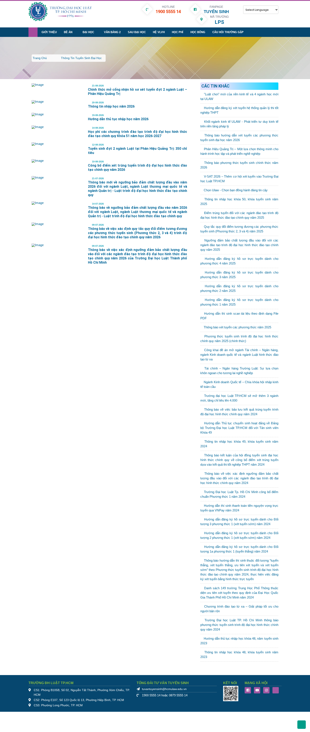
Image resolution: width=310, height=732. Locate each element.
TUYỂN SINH (216, 11)
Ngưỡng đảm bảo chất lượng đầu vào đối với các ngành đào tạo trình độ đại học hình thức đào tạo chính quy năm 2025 (239, 245)
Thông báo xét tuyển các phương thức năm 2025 (237, 327)
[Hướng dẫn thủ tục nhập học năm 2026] (38, 114)
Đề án (68, 32)
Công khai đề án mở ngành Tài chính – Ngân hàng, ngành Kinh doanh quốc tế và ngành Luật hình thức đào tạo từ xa (239, 354)
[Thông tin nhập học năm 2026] (38, 101)
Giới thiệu (49, 32)
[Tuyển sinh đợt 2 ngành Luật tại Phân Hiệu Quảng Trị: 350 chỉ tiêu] (38, 144)
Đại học (88, 32)
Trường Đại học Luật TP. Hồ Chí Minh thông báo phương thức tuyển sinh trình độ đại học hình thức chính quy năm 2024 (239, 625)
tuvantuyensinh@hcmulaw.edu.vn (164, 689)
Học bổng (197, 32)
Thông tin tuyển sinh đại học (81, 58)
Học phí (177, 32)
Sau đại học (137, 32)
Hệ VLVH (159, 32)
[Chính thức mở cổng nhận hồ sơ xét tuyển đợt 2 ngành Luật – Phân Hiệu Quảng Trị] (38, 84)
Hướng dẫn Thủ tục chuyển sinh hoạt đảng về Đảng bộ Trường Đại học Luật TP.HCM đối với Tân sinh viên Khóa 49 (239, 428)
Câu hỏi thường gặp (228, 32)
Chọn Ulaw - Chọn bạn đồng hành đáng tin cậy (236, 190)
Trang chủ (40, 58)
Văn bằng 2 (112, 32)
